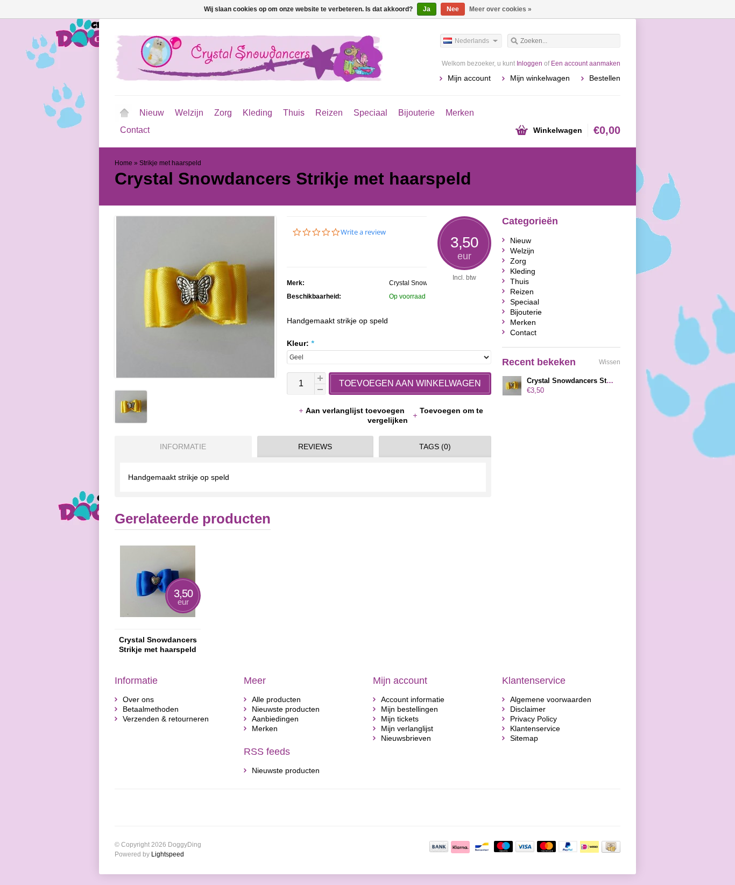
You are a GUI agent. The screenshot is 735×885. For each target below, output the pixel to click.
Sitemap (524, 738)
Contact (135, 129)
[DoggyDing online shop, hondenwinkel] (241, 56)
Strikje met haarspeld (170, 163)
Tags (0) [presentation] (435, 446)
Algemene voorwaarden (550, 699)
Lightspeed (167, 854)
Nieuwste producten (286, 709)
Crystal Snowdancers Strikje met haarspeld (158, 644)
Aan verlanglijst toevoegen (356, 410)
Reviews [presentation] (315, 446)
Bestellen (604, 78)
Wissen (609, 362)
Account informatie (412, 699)
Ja (426, 9)
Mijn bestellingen (409, 709)
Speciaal (370, 112)
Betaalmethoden (151, 709)
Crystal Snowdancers (420, 283)
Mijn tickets (400, 718)
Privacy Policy (533, 718)
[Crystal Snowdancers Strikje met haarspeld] (131, 420)
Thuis (294, 112)
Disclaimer (528, 709)
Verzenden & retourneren (166, 718)
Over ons (138, 699)
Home (124, 113)
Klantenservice (535, 728)
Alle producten (276, 699)
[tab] (180, 446)
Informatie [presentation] (183, 446)
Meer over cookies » (500, 9)
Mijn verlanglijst (407, 728)
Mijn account (469, 78)
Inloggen (529, 63)
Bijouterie (416, 112)
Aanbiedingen (275, 718)
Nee (453, 9)
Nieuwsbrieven (406, 738)
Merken (460, 112)
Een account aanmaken (585, 63)
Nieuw (151, 112)
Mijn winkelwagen (540, 78)
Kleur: (300, 343)
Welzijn (189, 112)
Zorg (223, 112)
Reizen (329, 112)
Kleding (257, 112)
